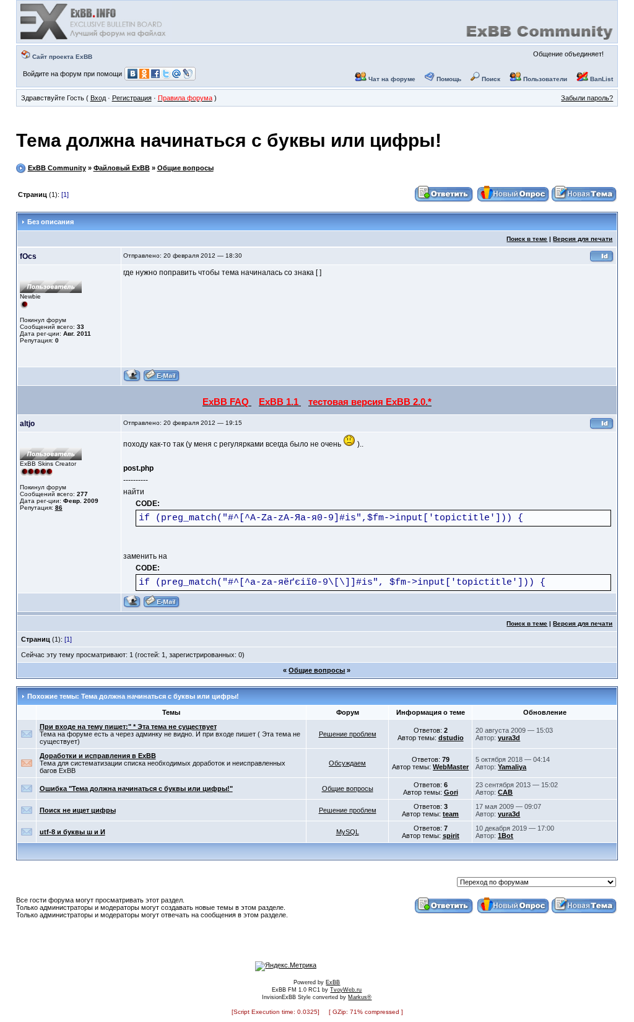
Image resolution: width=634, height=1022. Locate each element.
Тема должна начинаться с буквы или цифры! (228, 140)
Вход (98, 98)
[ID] (601, 260)
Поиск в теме (526, 238)
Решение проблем (347, 734)
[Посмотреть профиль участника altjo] (132, 606)
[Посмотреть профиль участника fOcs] (132, 380)
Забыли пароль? (587, 98)
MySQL (347, 832)
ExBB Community (57, 168)
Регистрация (132, 98)
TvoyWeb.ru (346, 990)
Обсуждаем (347, 763)
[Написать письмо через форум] (161, 380)
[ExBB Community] (94, 38)
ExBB (333, 982)
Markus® (359, 997)
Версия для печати (582, 238)
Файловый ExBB (121, 168)
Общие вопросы (185, 168)
